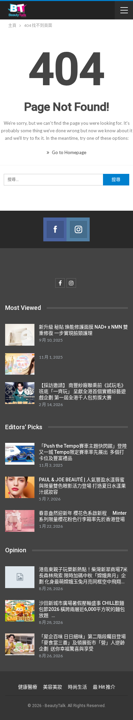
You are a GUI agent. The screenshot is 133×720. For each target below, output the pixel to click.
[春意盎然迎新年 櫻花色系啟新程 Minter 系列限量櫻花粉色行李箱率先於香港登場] (19, 521)
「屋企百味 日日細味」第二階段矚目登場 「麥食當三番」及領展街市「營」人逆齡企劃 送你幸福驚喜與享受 (82, 642)
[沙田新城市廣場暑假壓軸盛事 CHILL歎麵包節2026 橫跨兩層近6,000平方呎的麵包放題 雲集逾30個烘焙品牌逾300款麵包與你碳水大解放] (19, 611)
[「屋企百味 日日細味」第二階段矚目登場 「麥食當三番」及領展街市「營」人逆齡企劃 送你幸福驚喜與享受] (19, 644)
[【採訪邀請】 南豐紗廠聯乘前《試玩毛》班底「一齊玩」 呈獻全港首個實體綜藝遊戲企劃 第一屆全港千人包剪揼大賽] (19, 393)
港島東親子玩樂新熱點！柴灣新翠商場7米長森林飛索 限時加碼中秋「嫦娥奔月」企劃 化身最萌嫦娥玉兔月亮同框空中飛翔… (83, 575)
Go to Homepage (68, 152)
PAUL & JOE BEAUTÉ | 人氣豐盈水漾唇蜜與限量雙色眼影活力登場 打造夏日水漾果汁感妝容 (82, 486)
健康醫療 (27, 687)
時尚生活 (77, 687)
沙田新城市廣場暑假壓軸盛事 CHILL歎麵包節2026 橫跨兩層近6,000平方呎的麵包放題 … (82, 609)
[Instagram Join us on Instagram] (78, 229)
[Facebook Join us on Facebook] (55, 229)
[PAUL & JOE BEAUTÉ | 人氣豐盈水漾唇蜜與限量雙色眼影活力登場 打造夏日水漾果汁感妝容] (19, 487)
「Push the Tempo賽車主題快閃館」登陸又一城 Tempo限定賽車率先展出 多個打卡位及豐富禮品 (83, 452)
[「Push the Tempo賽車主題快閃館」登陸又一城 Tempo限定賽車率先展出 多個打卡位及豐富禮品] (19, 454)
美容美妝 (52, 687)
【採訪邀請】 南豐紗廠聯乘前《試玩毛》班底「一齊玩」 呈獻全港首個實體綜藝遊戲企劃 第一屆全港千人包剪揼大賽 (82, 391)
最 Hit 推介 (104, 687)
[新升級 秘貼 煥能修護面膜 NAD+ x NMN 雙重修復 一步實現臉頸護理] (19, 335)
